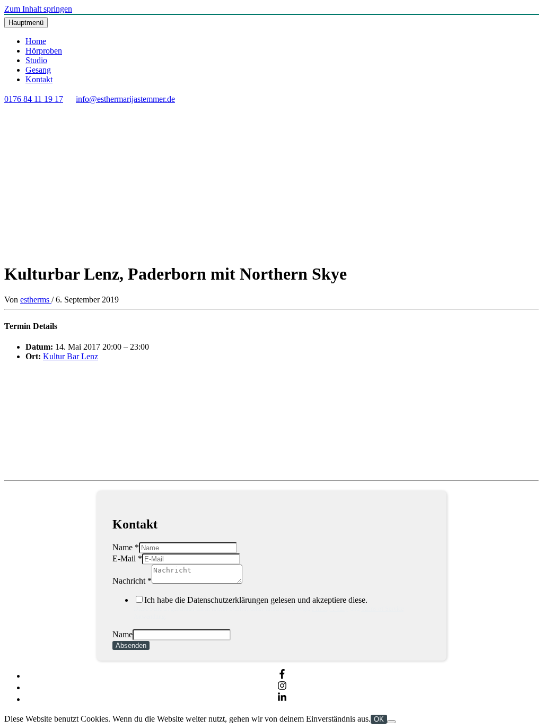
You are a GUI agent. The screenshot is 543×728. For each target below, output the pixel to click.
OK (379, 719)
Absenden (131, 645)
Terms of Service (382, 608)
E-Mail (127, 558)
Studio (36, 60)
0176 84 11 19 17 (33, 98)
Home (35, 41)
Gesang (38, 69)
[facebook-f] (282, 675)
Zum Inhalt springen (38, 8)
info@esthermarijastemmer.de (125, 98)
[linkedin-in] (282, 699)
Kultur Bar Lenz (70, 356)
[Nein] (391, 721)
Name (125, 547)
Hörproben (43, 50)
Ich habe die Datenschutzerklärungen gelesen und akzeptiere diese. (269, 607)
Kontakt (38, 79)
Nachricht (132, 580)
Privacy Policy (330, 608)
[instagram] (282, 687)
